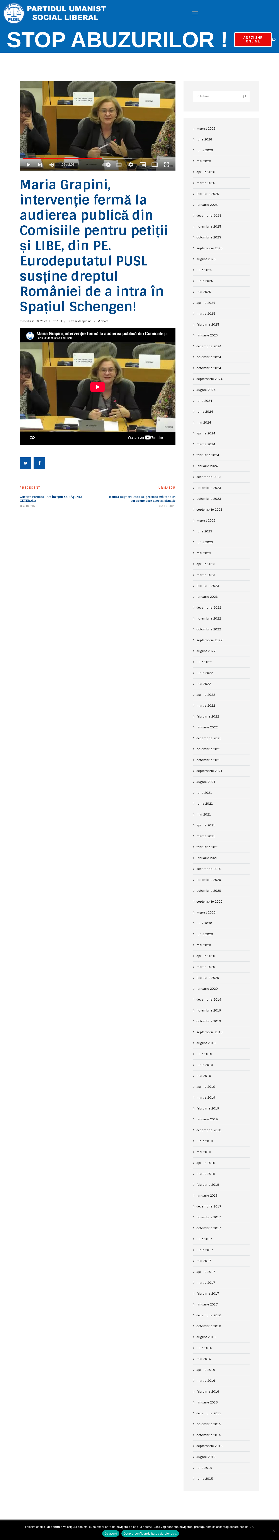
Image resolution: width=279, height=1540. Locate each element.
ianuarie (207, 205)
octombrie (208, 237)
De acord (110, 1533)
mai (203, 161)
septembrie (209, 248)
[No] (273, 1530)
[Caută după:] (221, 96)
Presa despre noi (81, 321)
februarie (207, 194)
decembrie (208, 216)
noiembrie (208, 226)
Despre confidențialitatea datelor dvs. (150, 1533)
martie (205, 183)
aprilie (205, 172)
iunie (204, 150)
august (206, 128)
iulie (204, 139)
